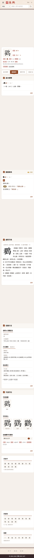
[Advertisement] (17, 27)
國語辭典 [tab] (14, 72)
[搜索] (31, 6)
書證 (31, 172)
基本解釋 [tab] (5, 72)
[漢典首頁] (10, 2)
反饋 (31, 93)
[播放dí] (18, 50)
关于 (9, 551)
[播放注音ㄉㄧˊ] (20, 55)
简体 (28, 2)
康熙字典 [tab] (22, 72)
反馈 (22, 551)
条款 (15, 551)
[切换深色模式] (32, 2)
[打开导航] (3, 2)
